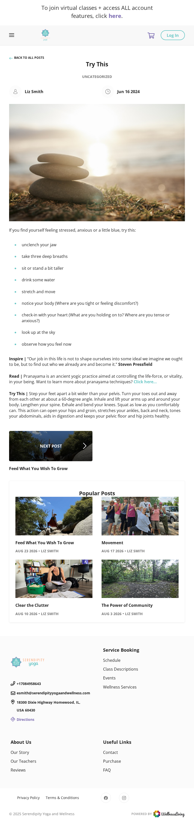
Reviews (18, 770)
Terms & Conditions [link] (62, 797)
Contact (110, 752)
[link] (51, 662)
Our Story (20, 752)
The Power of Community (127, 605)
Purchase (112, 761)
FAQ (107, 770)
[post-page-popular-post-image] (53, 516)
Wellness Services (120, 687)
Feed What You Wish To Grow (44, 542)
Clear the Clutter (32, 605)
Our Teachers (23, 761)
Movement (112, 542)
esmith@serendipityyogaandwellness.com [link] (53, 693)
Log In (173, 35)
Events (109, 678)
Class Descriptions (120, 669)
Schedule (111, 660)
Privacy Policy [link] (28, 797)
